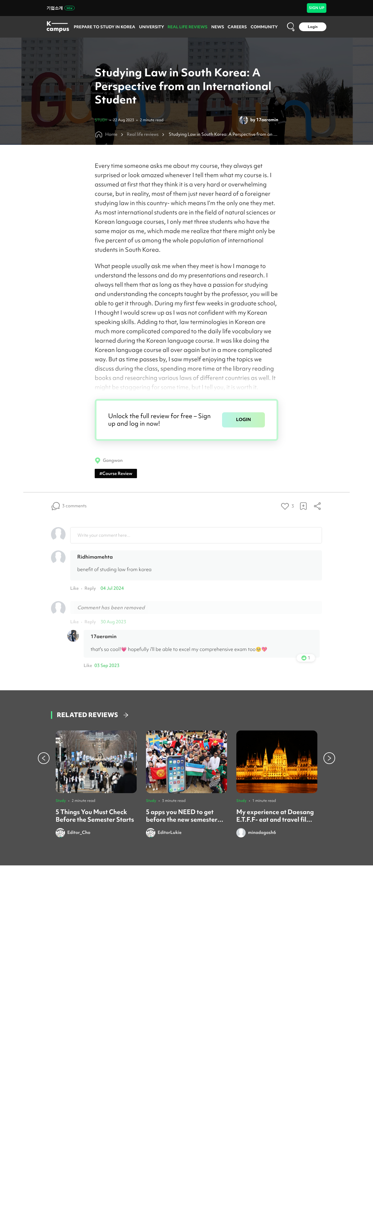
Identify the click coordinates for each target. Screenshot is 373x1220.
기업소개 (55, 8)
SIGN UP (316, 7)
